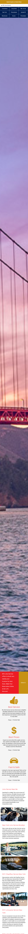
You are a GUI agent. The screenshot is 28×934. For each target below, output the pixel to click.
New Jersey (23, 8)
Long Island (14, 8)
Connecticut (4, 8)
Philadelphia (23, 16)
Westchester (4, 16)
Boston (14, 16)
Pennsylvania (14, 12)
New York (4, 12)
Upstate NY (23, 12)
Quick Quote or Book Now (14, 2)
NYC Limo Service (7, 5)
